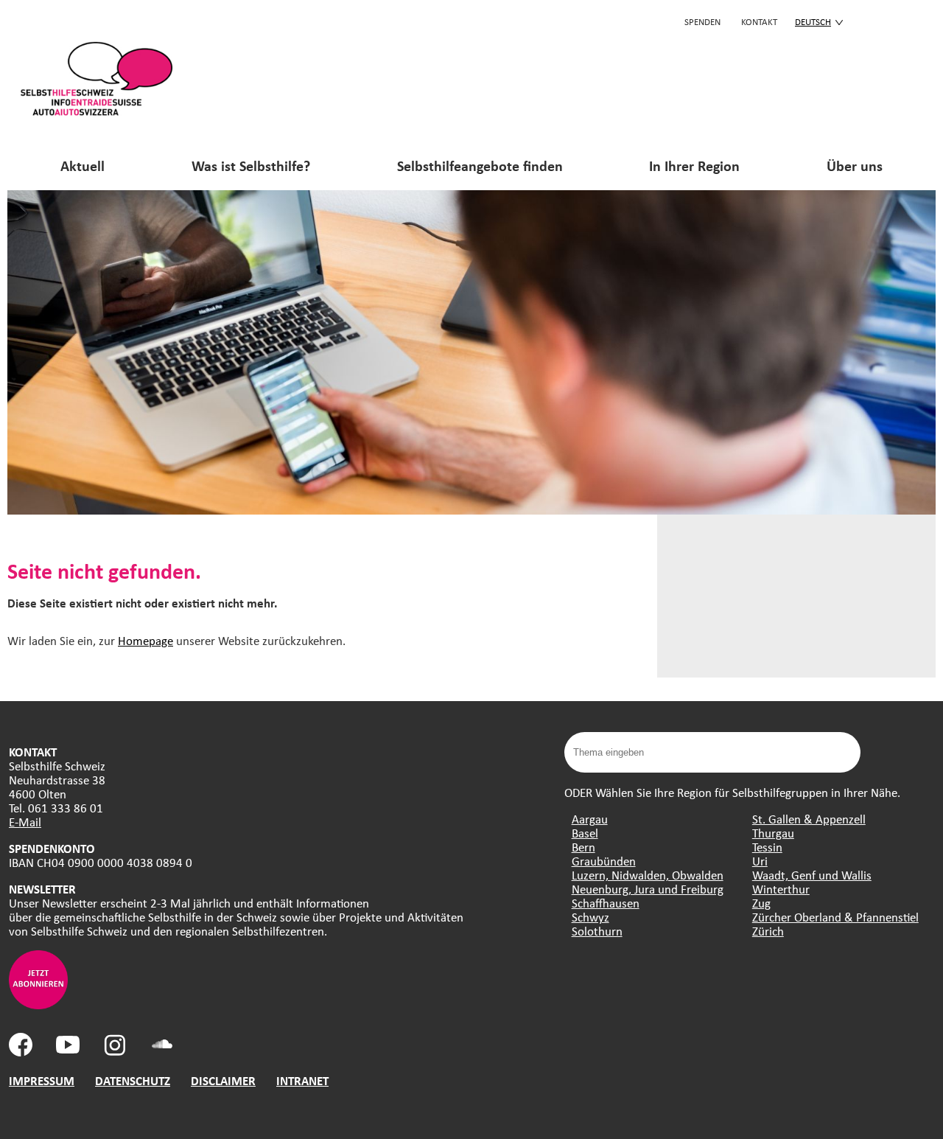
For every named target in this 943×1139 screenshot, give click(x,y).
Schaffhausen (605, 902)
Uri (760, 860)
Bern (583, 846)
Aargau (590, 818)
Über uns (855, 165)
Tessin (767, 846)
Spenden (702, 21)
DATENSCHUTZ (132, 1080)
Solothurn (597, 930)
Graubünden (604, 860)
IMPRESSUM (41, 1080)
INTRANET (302, 1080)
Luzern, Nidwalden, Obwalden (647, 874)
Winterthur (781, 888)
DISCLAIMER (223, 1080)
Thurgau (773, 832)
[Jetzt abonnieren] (38, 1004)
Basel (585, 832)
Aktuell (82, 165)
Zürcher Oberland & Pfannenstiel (835, 916)
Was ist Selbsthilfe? (251, 165)
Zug (761, 902)
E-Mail (25, 821)
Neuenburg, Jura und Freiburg (647, 888)
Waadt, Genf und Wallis (812, 874)
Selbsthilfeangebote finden (480, 165)
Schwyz (590, 916)
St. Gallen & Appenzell (809, 818)
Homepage (145, 640)
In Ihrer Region (694, 165)
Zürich (768, 930)
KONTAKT (759, 21)
